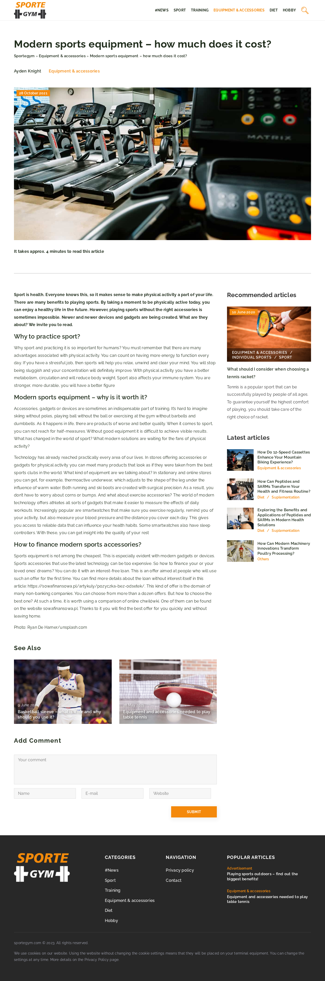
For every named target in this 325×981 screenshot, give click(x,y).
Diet (274, 10)
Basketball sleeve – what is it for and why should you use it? (59, 714)
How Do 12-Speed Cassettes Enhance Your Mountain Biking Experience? (283, 457)
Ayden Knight (27, 71)
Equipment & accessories (239, 10)
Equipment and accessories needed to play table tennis (166, 714)
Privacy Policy (97, 960)
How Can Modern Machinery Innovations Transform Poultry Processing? (283, 548)
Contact (174, 880)
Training (199, 10)
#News (162, 10)
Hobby (289, 10)
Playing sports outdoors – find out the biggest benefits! (262, 876)
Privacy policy (180, 870)
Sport (180, 10)
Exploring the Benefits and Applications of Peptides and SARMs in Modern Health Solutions (284, 517)
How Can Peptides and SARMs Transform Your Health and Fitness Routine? (283, 486)
